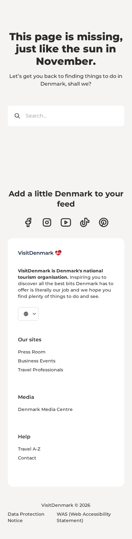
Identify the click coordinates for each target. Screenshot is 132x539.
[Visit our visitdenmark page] (65, 222)
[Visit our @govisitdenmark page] (84, 222)
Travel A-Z (29, 449)
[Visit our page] (47, 222)
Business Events (36, 361)
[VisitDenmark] (40, 253)
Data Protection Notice (26, 517)
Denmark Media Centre (45, 409)
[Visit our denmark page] (28, 222)
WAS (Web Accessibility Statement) (84, 517)
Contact (27, 458)
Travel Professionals (40, 370)
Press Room (31, 352)
